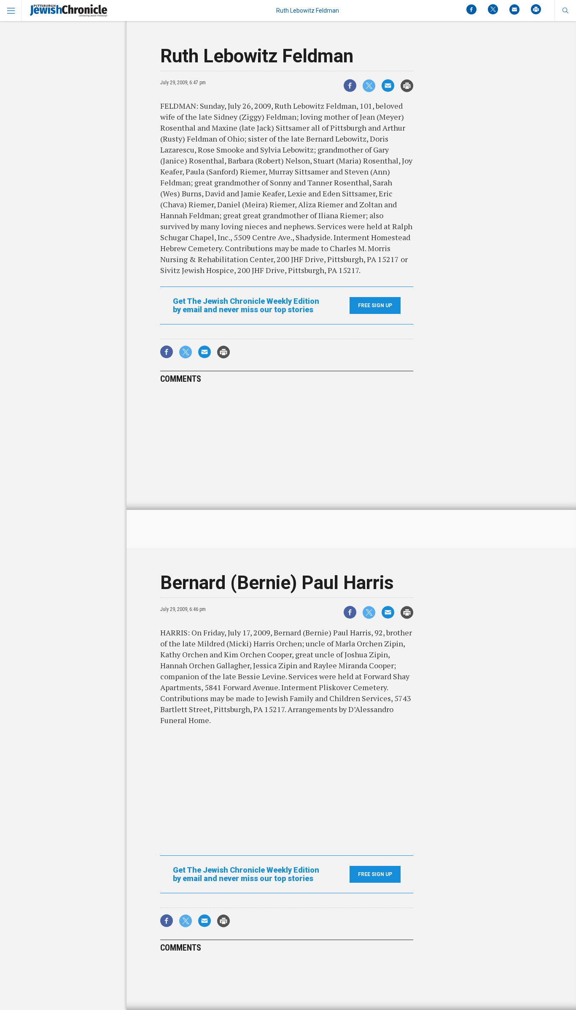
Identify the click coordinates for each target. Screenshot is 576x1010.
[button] (565, 10)
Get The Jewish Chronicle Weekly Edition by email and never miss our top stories (246, 305)
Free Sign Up (375, 305)
